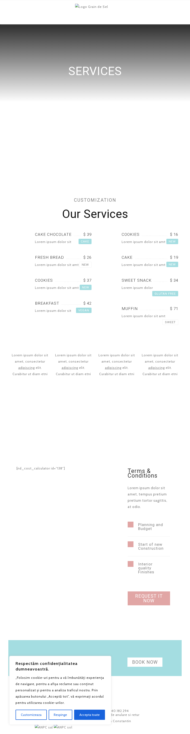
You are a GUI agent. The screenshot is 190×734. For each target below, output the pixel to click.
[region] (60, 690)
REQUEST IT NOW (149, 598)
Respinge (60, 715)
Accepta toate (89, 715)
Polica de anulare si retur (119, 715)
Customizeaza (31, 715)
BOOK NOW (145, 662)
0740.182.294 (117, 711)
